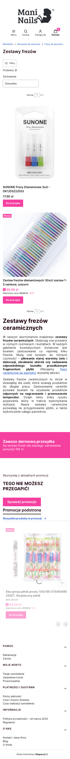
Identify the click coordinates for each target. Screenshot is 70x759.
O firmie (7, 744)
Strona (30, 95)
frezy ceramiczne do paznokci (35, 371)
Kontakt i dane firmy (14, 737)
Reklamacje (9, 654)
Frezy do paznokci (54, 44)
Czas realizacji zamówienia (18, 703)
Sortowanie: (10, 76)
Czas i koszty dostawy (16, 699)
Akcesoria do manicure (28, 44)
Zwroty (7, 658)
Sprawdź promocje (21, 502)
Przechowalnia (11, 680)
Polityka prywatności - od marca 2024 (25, 718)
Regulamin (9, 722)
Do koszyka (13, 203)
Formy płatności (12, 696)
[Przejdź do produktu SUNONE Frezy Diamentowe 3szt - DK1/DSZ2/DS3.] (35, 143)
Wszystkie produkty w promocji (22, 518)
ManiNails (8, 44)
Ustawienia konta (13, 677)
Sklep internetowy (31, 754)
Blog (5, 741)
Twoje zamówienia (13, 673)
